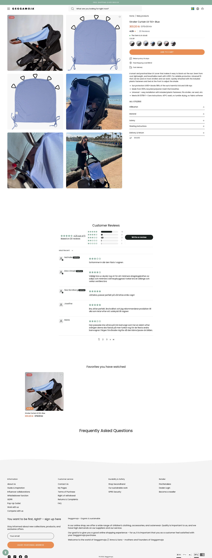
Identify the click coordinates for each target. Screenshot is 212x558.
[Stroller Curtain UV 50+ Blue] (146, 43)
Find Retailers (165, 484)
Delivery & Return (136, 133)
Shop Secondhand (116, 484)
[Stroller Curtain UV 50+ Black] (173, 43)
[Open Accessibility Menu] (5, 552)
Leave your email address (30, 545)
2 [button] (102, 339)
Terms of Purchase (66, 492)
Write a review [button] (139, 237)
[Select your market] (192, 9)
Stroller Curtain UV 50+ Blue (35, 413)
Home (131, 16)
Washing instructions (137, 126)
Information (12, 479)
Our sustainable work (117, 488)
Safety (132, 120)
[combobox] (105, 8)
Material (132, 114)
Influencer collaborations (18, 492)
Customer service (65, 479)
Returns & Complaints (68, 499)
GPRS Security (114, 492)
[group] (106, 2)
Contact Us (63, 484)
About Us (11, 484)
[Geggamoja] (23, 9)
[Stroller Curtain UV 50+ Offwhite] (132, 43)
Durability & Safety (116, 479)
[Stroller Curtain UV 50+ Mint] (159, 43)
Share (137, 138)
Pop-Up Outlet (14, 503)
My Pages (62, 488)
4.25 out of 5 (79, 235)
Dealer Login (164, 488)
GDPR (9, 499)
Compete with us (15, 511)
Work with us (13, 507)
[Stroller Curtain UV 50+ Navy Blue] (152, 43)
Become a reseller (167, 492)
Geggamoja (109, 557)
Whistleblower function (17, 495)
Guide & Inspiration (16, 488)
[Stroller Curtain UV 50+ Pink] (166, 43)
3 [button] (106, 339)
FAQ (59, 503)
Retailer (162, 479)
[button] (93, 232)
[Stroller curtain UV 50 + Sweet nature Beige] (139, 43)
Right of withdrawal (66, 495)
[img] (95, 258)
